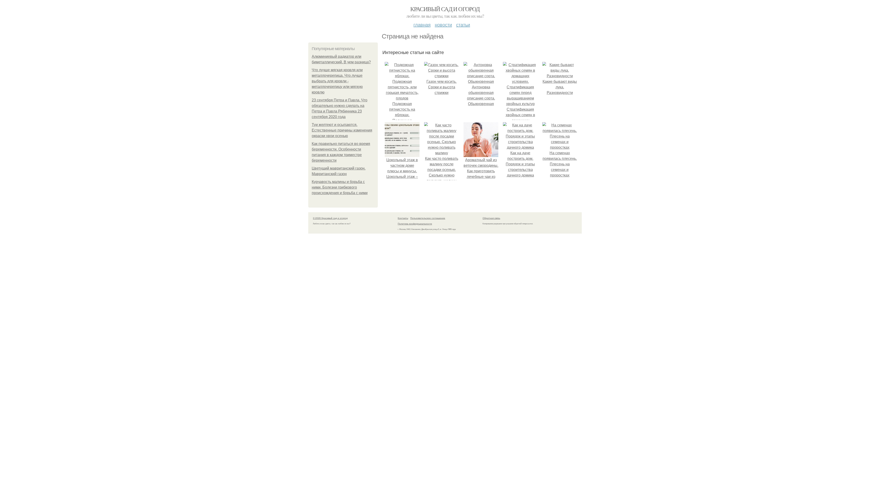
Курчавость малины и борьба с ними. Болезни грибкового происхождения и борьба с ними (340, 187)
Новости (443, 24)
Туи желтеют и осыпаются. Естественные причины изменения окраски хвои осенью (342, 130)
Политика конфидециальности (415, 223)
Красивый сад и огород (445, 9)
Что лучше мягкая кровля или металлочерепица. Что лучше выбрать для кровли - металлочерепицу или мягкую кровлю (337, 81)
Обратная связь (491, 218)
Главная (422, 24)
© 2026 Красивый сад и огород (330, 218)
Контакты (403, 218)
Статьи (463, 24)
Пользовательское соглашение (427, 218)
